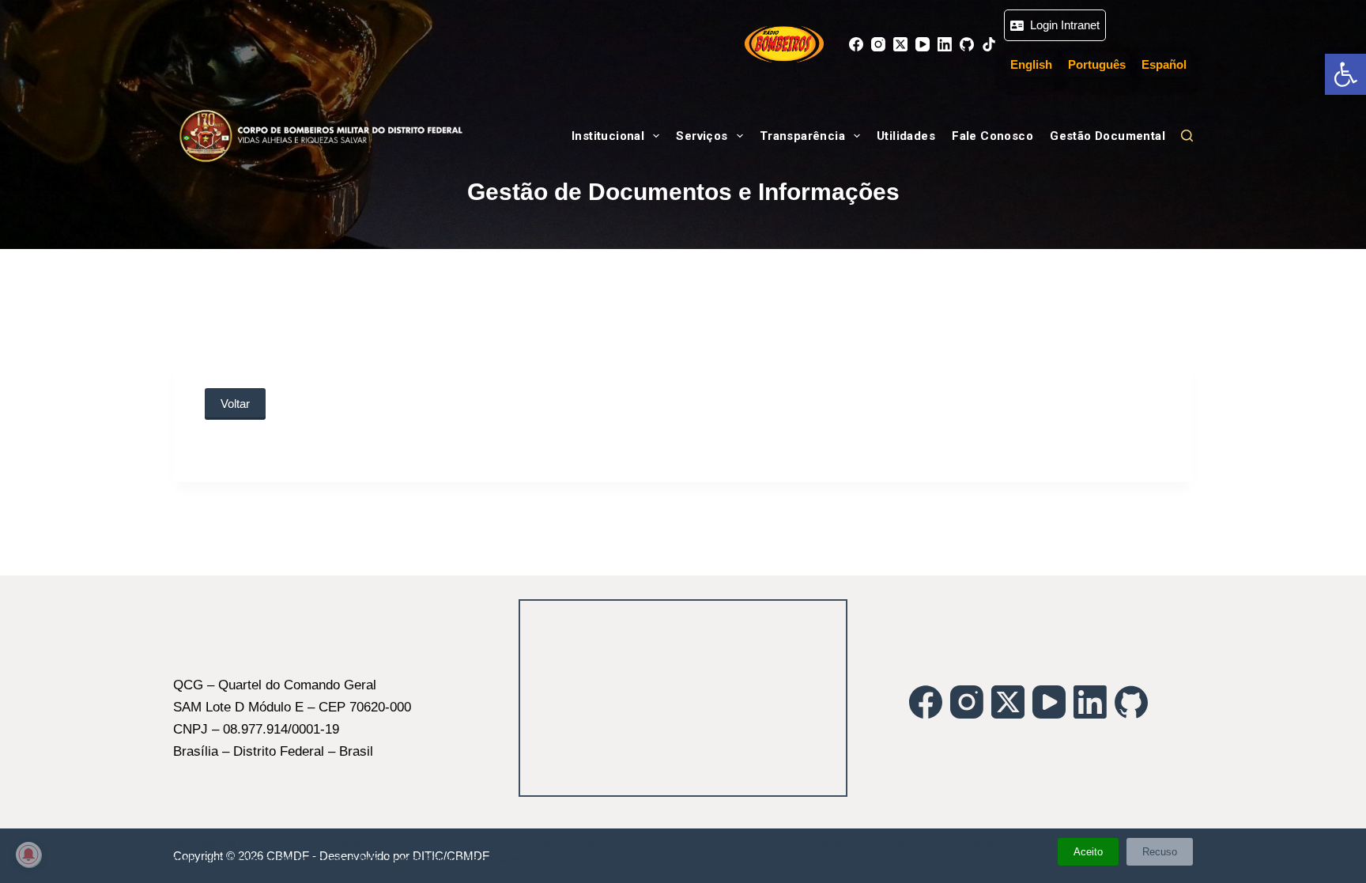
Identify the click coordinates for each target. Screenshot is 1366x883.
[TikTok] (989, 44)
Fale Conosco (992, 136)
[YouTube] (922, 44)
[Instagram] (878, 44)
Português (1097, 64)
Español (1164, 64)
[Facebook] (856, 44)
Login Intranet (1062, 25)
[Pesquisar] (1187, 136)
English (1031, 64)
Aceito (1088, 852)
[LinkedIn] (945, 44)
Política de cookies (472, 858)
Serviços (701, 136)
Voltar (235, 403)
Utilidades (906, 136)
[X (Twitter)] (900, 44)
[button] (1345, 74)
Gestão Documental (1107, 136)
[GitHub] (967, 44)
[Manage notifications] (28, 854)
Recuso (1159, 852)
